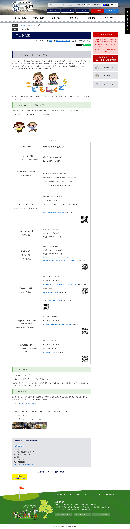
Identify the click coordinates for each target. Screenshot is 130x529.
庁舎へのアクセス (65, 514)
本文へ (52, 5)
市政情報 (91, 18)
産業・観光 (74, 18)
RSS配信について (110, 495)
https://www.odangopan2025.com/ (53, 212)
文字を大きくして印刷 (63, 41)
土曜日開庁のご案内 (83, 514)
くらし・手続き (21, 18)
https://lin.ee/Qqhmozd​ (57, 300)
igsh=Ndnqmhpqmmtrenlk (51, 292)
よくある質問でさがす (68, 10)
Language (70, 5)
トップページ (23, 25)
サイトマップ (60, 5)
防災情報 (98, 11)
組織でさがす (53, 10)
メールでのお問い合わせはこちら (24, 464)
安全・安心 (109, 18)
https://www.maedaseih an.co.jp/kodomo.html (57, 324)
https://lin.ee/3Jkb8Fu (49, 352)
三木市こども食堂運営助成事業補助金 (24, 403)
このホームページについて (92, 495)
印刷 (50, 41)
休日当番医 (111, 11)
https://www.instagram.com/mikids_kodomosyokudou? (59, 284)
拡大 (85, 5)
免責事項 (78, 495)
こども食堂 (22, 29)
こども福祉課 (19, 446)
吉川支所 (58, 509)
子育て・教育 (38, 18)
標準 (89, 5)
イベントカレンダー (82, 10)
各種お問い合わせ (102, 514)
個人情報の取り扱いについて (63, 495)
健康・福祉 (56, 18)
